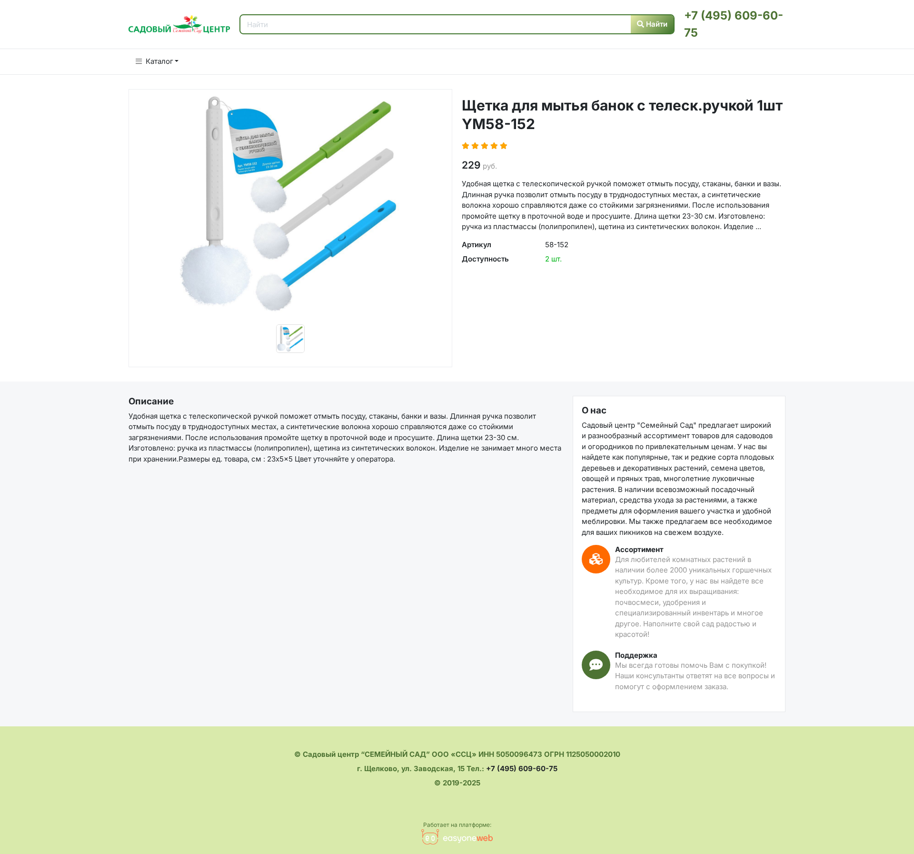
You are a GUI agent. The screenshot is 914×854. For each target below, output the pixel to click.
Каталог (159, 61)
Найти (655, 24)
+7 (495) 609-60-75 (521, 768)
